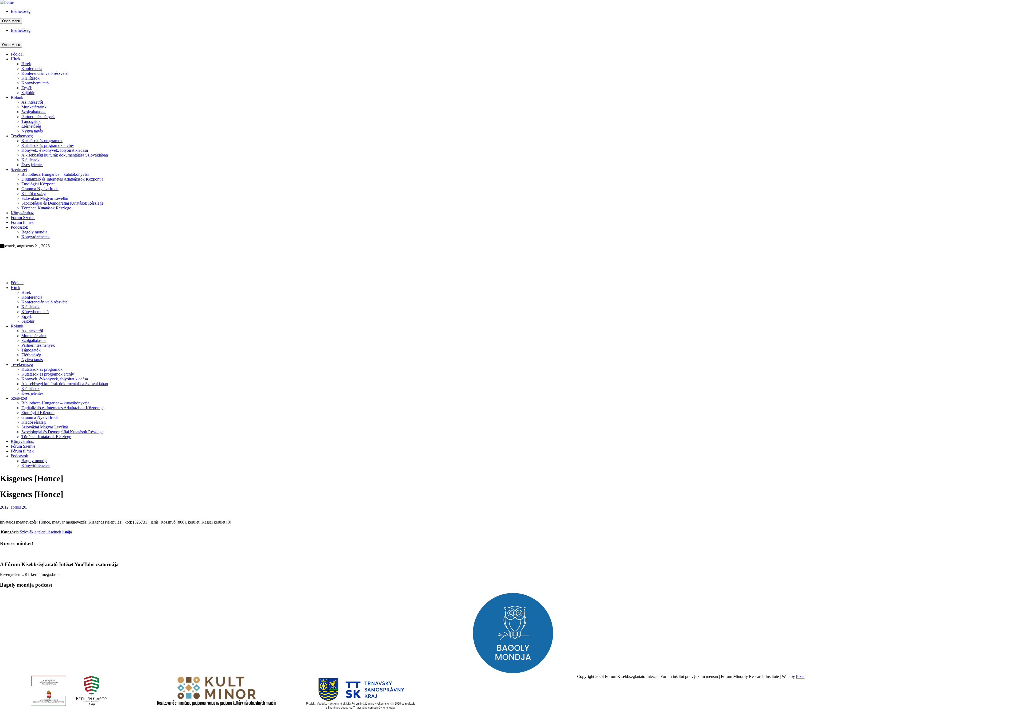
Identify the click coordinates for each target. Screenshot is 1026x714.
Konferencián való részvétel (44, 73)
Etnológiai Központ (38, 184)
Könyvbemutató (35, 83)
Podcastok (19, 227)
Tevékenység (22, 136)
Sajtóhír (27, 92)
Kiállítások (30, 78)
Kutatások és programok (42, 140)
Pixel (800, 676)
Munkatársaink (33, 107)
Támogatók (31, 121)
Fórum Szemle (23, 217)
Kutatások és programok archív (47, 145)
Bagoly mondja (34, 232)
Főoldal (17, 54)
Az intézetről (32, 102)
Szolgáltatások (33, 112)
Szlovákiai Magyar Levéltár (44, 198)
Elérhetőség (20, 11)
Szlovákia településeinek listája (46, 532)
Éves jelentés (32, 164)
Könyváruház (22, 212)
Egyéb (26, 87)
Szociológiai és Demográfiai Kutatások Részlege (62, 203)
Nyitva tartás (32, 131)
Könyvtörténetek (35, 237)
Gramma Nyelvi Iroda (40, 188)
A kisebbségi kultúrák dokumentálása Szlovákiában (64, 155)
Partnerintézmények (38, 116)
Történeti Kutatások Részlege (46, 208)
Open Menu (11, 21)
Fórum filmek (22, 222)
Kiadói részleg (33, 193)
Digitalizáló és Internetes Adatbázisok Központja (62, 179)
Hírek (15, 59)
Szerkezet (19, 169)
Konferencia (31, 68)
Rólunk (17, 97)
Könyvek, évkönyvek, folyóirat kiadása (54, 150)
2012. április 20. (13, 507)
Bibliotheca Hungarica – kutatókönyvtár (55, 174)
